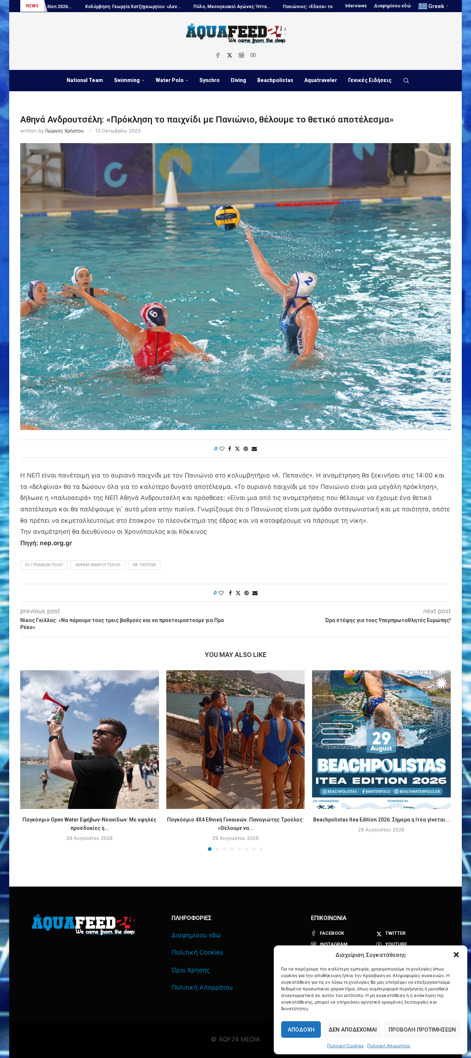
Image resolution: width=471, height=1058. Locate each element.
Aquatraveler (320, 80)
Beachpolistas (275, 80)
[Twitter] (229, 55)
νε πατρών (144, 564)
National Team (85, 80)
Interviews (356, 5)
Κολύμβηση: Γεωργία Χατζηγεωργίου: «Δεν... (67, 6)
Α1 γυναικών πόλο (44, 564)
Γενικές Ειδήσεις (370, 80)
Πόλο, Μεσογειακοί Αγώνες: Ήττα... (166, 6)
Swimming (127, 80)
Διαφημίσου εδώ (392, 5)
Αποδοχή (301, 1029)
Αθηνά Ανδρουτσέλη (97, 564)
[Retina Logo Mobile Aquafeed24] (83, 924)
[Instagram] (241, 55)
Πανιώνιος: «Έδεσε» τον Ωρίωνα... (254, 6)
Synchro (209, 80)
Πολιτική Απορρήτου (388, 1045)
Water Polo (170, 80)
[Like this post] (221, 448)
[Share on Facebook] (229, 448)
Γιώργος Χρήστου (64, 131)
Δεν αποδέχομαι (353, 1029)
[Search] (406, 80)
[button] (456, 954)
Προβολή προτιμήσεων (422, 1029)
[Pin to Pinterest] (246, 448)
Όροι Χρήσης (190, 970)
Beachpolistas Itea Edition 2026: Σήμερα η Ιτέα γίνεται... (381, 820)
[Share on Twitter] (237, 448)
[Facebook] (217, 55)
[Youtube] (253, 55)
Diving (238, 80)
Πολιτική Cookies (345, 1045)
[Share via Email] (254, 448)
